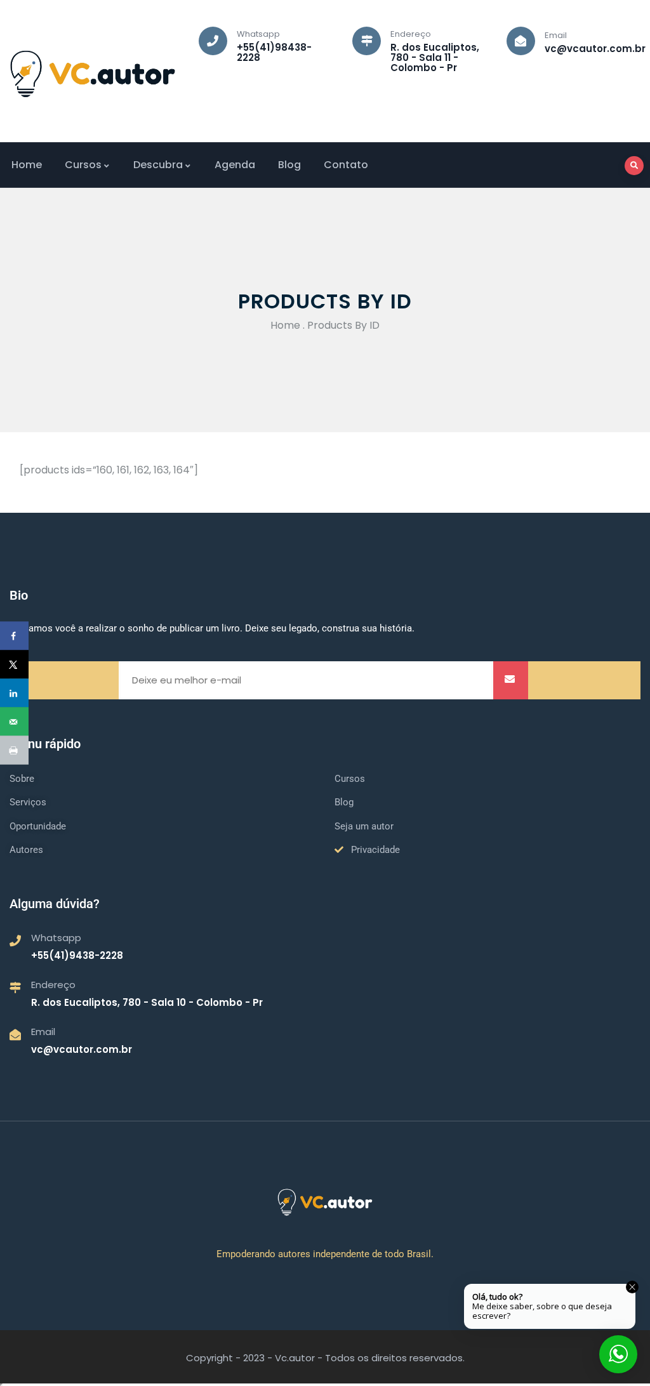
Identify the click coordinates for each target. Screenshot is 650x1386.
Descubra (158, 164)
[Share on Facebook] (14, 636)
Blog (289, 164)
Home (26, 164)
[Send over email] (14, 722)
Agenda (235, 164)
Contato (346, 164)
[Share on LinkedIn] (14, 693)
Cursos (83, 164)
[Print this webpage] (14, 750)
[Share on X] (14, 664)
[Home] (93, 74)
